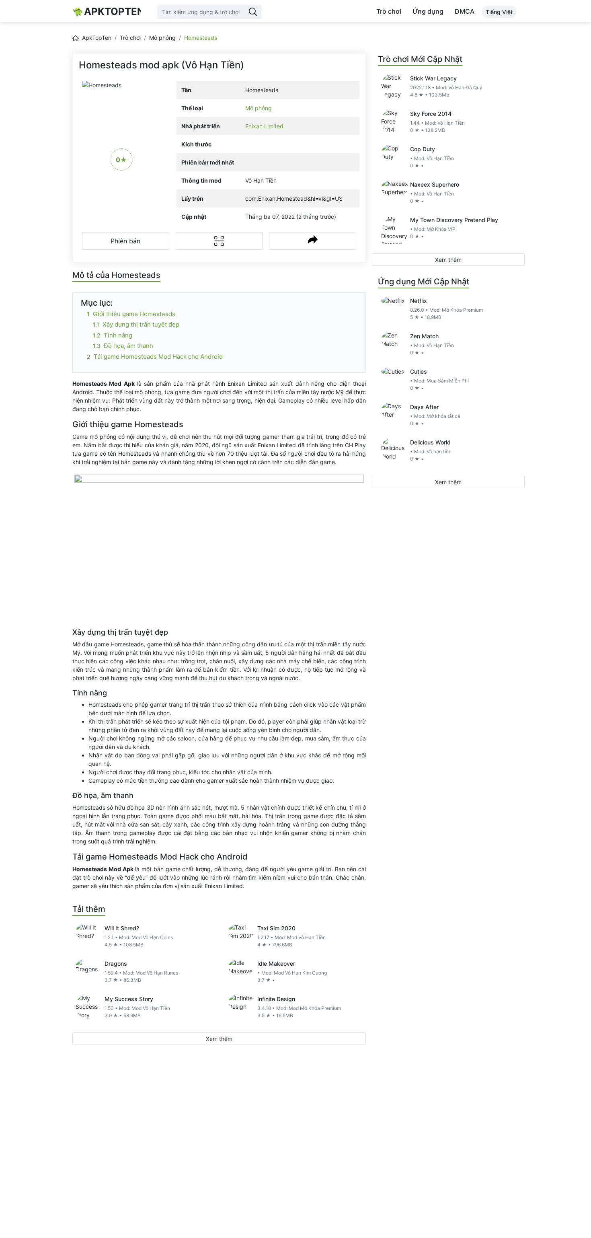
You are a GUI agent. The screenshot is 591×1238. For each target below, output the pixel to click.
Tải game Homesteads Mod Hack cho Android (158, 356)
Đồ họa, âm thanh (128, 346)
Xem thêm (219, 1038)
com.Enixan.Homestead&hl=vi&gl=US (294, 198)
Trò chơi (388, 11)
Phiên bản (125, 241)
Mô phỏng (162, 37)
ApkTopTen (112, 11)
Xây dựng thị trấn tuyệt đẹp (141, 324)
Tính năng (118, 335)
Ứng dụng (427, 11)
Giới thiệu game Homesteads (134, 314)
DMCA (464, 11)
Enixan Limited (264, 126)
